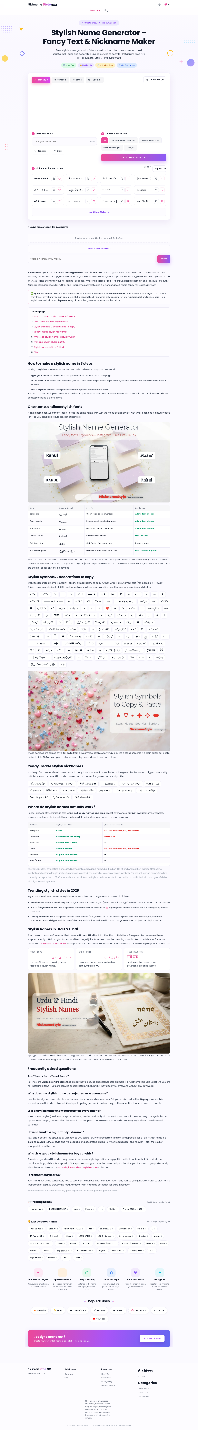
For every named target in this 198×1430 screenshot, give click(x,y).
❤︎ (31, 608)
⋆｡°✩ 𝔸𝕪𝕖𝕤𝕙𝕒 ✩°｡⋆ (62, 783)
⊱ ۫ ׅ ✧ (80, 594)
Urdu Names (143, 1396)
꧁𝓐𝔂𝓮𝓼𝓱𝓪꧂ (37, 783)
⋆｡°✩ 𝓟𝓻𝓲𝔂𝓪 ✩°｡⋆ (131, 783)
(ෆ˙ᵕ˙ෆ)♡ (104, 629)
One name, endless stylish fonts (51, 321)
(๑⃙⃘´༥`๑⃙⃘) (151, 650)
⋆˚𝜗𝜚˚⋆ (74, 608)
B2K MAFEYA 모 (85, 1250)
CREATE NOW (154, 1338)
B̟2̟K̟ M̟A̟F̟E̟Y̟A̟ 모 (64, 1250)
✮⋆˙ (154, 601)
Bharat (34, 1250)
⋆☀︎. (56, 643)
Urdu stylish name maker (53, 943)
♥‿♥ (78, 650)
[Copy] (53, 178)
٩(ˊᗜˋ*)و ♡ (113, 650)
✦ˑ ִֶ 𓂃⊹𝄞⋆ (118, 657)
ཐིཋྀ (161, 650)
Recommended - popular (124, 140)
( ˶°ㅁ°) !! (35, 636)
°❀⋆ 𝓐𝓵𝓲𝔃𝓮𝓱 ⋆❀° (39, 797)
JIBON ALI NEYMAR (58, 1209)
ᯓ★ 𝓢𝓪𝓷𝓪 (68, 790)
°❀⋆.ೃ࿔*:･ (153, 608)
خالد (152, 1250)
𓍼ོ (119, 636)
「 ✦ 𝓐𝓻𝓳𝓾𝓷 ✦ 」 (124, 790)
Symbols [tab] (60, 79)
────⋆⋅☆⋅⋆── (39, 643)
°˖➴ (113, 594)
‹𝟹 (132, 615)
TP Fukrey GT (37, 1236)
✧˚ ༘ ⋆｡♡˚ (120, 629)
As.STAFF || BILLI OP (107, 1243)
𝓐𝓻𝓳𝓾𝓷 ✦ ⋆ (104, 790)
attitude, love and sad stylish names (78, 1167)
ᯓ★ (103, 594)
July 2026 (142, 1376)
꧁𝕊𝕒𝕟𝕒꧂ (86, 790)
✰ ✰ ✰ (128, 643)
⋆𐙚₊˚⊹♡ (48, 622)
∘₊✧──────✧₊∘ (109, 643)
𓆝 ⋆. (88, 657)
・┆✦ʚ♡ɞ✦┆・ (39, 657)
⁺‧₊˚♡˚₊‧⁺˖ (101, 657)
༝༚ (93, 629)
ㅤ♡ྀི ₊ (68, 622)
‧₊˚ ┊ (137, 594)
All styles (130, 147)
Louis (78, 1257)
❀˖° (138, 636)
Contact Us (106, 1378)
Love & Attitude (144, 1389)
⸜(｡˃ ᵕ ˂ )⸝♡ (83, 622)
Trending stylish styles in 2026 (49, 341)
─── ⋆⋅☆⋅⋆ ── (53, 601)
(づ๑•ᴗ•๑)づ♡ (63, 657)
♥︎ (62, 636)
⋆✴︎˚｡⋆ (143, 601)
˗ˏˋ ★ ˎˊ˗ (122, 615)
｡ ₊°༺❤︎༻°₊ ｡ (73, 643)
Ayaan (87, 1243)
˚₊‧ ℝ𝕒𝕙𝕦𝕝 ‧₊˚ (109, 783)
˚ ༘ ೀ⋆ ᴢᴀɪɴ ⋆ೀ (61, 797)
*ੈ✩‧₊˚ (109, 636)
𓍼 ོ (141, 657)
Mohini (113, 1209)
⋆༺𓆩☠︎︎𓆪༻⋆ (56, 629)
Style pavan (126, 1236)
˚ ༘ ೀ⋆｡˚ (34, 622)
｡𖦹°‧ (108, 601)
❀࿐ (90, 650)
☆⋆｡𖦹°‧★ (75, 636)
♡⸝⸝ (129, 622)
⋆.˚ (52, 608)
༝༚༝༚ (166, 608)
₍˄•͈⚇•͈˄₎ (159, 657)
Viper (69, 1236)
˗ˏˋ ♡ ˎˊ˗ (41, 608)
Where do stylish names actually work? (54, 336)
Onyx (66, 1257)
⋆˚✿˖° (132, 608)
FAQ (36, 352)
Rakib (47, 1250)
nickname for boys (150, 140)
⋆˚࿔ (88, 601)
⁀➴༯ (98, 601)
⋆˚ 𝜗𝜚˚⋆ (148, 622)
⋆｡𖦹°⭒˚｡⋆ (116, 622)
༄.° (141, 615)
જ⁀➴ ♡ (34, 601)
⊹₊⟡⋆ (62, 608)
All (104, 140)
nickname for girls (111, 147)
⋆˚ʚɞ (73, 629)
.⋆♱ (62, 664)
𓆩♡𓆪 (83, 629)
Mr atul (89, 1209)
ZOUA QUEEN (137, 1250)
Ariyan (103, 1250)
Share (163, 258)
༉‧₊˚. (110, 615)
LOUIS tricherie (106, 1236)
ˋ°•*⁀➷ (45, 594)
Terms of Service (108, 1385)
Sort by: (147, 167)
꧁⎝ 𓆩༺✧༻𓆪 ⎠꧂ (43, 664)
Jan (77, 1209)
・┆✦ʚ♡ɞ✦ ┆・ (85, 615)
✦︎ (69, 650)
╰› (55, 594)
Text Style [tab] (41, 79)
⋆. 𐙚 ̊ (155, 636)
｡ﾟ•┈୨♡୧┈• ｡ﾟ (133, 650)
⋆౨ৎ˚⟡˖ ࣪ (141, 643)
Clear (59, 151)
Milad (74, 1243)
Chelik (61, 1243)
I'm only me (36, 1209)
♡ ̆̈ (31, 650)
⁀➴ (71, 594)
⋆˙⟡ (154, 594)
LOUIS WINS (85, 1236)
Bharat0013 (106, 1228)
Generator (95, 10)
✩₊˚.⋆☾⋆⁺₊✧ (36, 629)
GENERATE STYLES (135, 157)
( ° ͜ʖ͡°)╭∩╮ (156, 643)
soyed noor (36, 1257)
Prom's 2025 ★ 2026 (133, 1209)
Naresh (52, 1257)
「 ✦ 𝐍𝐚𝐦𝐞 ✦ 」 (124, 601)
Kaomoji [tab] (94, 79)
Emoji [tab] (77, 79)
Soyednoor (125, 1228)
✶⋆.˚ (133, 629)
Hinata (150, 1243)
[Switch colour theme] (159, 4)
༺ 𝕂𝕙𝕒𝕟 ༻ (83, 797)
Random (42, 151)
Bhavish (143, 1236)
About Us (105, 1374)
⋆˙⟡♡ (89, 636)
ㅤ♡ (142, 629)
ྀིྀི (55, 636)
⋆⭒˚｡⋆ (49, 650)
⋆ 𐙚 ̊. (60, 650)
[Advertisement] (99, 106)
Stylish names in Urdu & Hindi (49, 347)
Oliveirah (55, 1236)
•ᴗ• (128, 636)
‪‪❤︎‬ (138, 622)
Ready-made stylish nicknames (51, 331)
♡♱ (131, 657)
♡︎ (39, 650)
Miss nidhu (118, 1250)
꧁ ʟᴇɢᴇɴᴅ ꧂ (146, 790)
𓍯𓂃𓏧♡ (35, 615)
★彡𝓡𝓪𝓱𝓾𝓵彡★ (87, 783)
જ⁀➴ (33, 594)
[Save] (59, 178)
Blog (106, 10)
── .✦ (92, 594)
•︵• (165, 636)
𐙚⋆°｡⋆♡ (100, 622)
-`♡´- (164, 601)
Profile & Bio (143, 1393)
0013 (163, 1243)
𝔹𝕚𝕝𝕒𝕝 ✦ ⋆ (51, 790)
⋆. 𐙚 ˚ (78, 601)
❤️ (107, 608)
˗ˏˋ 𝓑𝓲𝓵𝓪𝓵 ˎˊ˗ (35, 790)
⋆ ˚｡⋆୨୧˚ (153, 629)
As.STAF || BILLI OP (131, 1243)
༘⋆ (47, 615)
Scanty (53, 1228)
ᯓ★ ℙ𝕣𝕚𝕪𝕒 (152, 783)
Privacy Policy (106, 1382)
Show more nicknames (99, 248)
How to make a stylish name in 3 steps (54, 316)
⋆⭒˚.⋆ (67, 615)
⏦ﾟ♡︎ (56, 615)
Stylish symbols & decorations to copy (54, 326)
